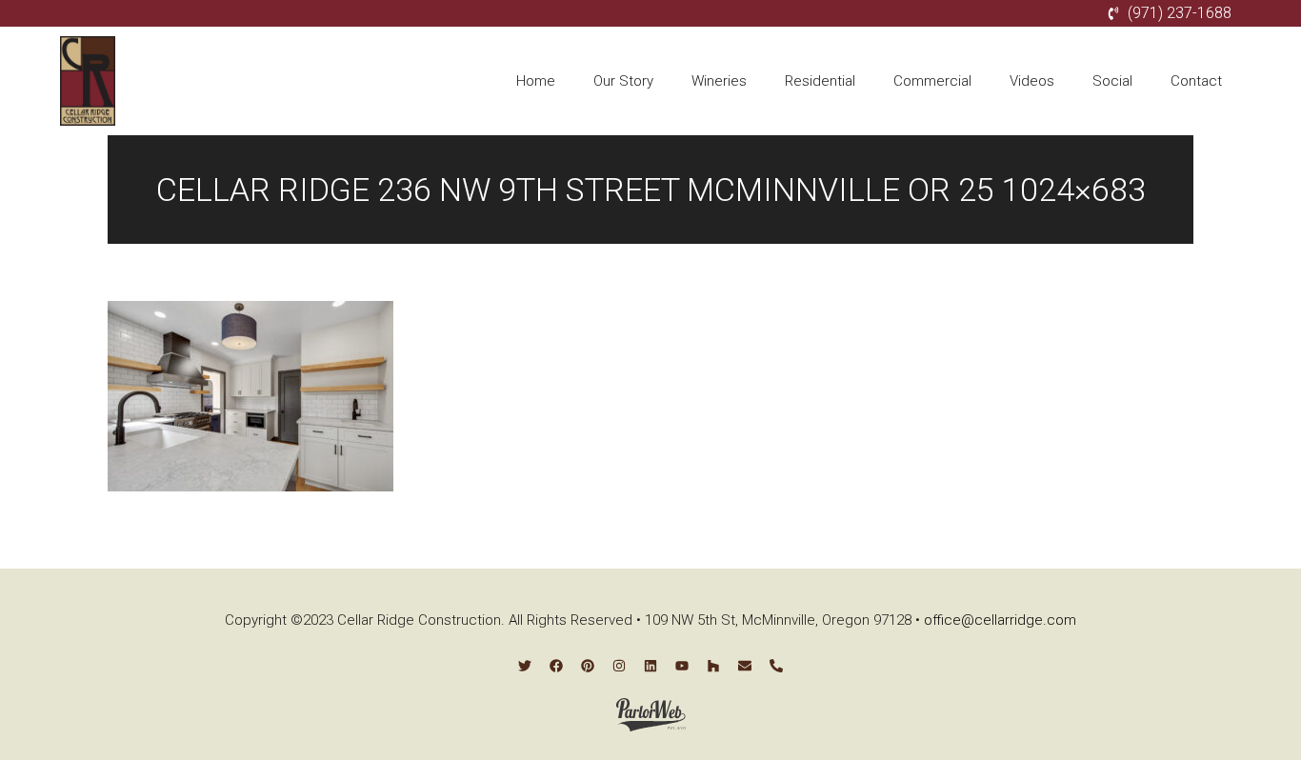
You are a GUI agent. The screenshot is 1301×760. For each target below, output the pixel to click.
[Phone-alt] (776, 665)
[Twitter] (524, 665)
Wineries (719, 81)
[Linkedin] (650, 665)
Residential (820, 81)
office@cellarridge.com (1000, 620)
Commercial (932, 81)
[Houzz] (713, 665)
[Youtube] (682, 665)
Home (535, 81)
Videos (1032, 81)
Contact (1196, 81)
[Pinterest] (587, 665)
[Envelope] (744, 665)
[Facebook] (556, 665)
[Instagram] (619, 665)
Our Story (623, 81)
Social (1112, 81)
